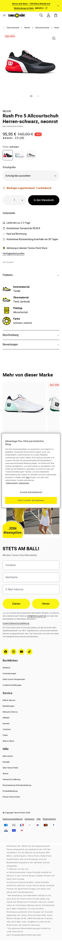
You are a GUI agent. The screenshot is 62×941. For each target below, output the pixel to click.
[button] (4, 15)
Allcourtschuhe (42, 27)
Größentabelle (9, 213)
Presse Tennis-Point (11, 797)
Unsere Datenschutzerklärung (16, 623)
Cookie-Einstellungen (12, 685)
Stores (5, 773)
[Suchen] (41, 15)
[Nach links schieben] (23, 96)
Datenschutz (12, 483)
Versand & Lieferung (11, 779)
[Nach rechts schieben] (38, 96)
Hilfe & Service (9, 700)
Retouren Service (10, 712)
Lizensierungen (9, 673)
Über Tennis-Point (10, 768)
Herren (27, 27)
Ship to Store (8, 741)
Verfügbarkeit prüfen (13, 253)
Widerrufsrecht (49, 819)
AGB (39, 819)
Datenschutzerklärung (13, 819)
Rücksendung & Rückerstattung (17, 785)
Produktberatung (10, 791)
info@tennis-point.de (36, 616)
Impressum (30, 819)
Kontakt (6, 762)
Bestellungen (8, 706)
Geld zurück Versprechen (14, 679)
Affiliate (6, 718)
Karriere (6, 723)
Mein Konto (8, 756)
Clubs (5, 735)
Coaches (7, 729)
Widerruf (6, 667)
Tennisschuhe (13, 27)
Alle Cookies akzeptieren (31, 500)
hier (27, 477)
